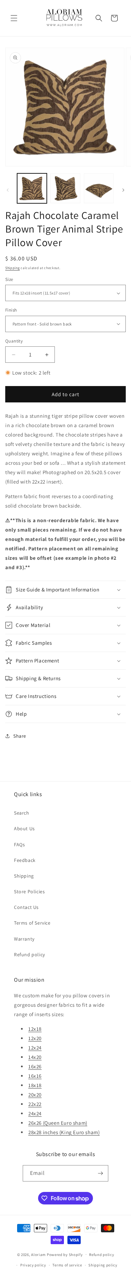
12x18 (35, 1029)
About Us (24, 828)
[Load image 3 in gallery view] (99, 188)
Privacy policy (33, 1265)
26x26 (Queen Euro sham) (57, 1123)
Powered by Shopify (65, 1254)
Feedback (25, 860)
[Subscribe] (100, 1173)
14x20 (35, 1057)
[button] (14, 18)
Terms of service (67, 1265)
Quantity (14, 341)
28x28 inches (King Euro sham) (64, 1132)
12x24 (35, 1047)
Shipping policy (102, 1265)
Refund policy (29, 954)
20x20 (35, 1094)
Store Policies (29, 891)
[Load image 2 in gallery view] (65, 188)
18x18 (35, 1085)
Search (21, 813)
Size (9, 279)
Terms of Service (32, 923)
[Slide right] (123, 190)
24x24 (35, 1113)
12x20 (35, 1038)
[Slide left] (7, 190)
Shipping (12, 268)
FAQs (19, 844)
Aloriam (38, 1254)
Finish (11, 310)
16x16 (35, 1076)
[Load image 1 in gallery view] (32, 188)
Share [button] (19, 736)
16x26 (35, 1066)
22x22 (35, 1104)
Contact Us (26, 907)
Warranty (24, 939)
